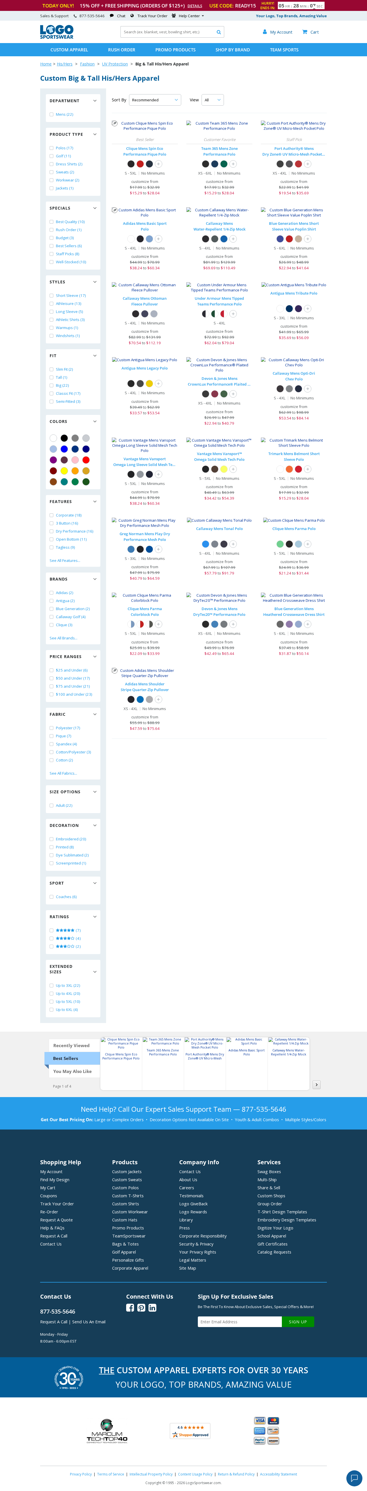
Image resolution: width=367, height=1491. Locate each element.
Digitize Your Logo (275, 1228)
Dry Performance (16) (74, 531)
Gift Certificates (272, 1244)
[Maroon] (53, 471)
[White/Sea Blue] (131, 624)
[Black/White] (205, 314)
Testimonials (191, 1195)
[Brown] (53, 482)
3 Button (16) (67, 523)
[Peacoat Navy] (298, 388)
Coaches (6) (66, 896)
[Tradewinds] (154, 314)
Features (61, 501)
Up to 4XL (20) (68, 993)
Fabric (58, 714)
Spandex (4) (66, 744)
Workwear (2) (67, 180)
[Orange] (75, 471)
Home (46, 64)
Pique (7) (63, 735)
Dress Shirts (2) (69, 164)
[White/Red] (140, 624)
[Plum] (289, 624)
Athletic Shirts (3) (70, 319)
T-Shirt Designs (282, 1212)
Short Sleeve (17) (71, 295)
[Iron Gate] (214, 239)
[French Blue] (214, 624)
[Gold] (86, 471)
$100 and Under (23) (74, 694)
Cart (310, 32)
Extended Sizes (61, 969)
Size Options (65, 791)
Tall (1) (61, 377)
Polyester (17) (68, 727)
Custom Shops (271, 1195)
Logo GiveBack (193, 1203)
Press (184, 1228)
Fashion (87, 64)
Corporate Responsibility (203, 1236)
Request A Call (53, 1236)
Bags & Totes (125, 1244)
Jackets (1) (65, 188)
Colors (58, 421)
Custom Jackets (127, 1171)
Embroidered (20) (71, 839)
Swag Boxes (269, 1171)
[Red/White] (224, 314)
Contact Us (51, 1244)
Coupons (48, 1195)
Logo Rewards (193, 1212)
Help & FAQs (52, 1228)
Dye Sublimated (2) (72, 855)
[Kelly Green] (75, 482)
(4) (78, 938)
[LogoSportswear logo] (56, 37)
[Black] (64, 438)
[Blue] (64, 449)
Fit (53, 355)
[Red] (86, 460)
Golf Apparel (124, 1252)
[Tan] (298, 239)
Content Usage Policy (195, 1474)
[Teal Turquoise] (64, 482)
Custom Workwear (130, 1212)
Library (186, 1220)
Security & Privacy (196, 1244)
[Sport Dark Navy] (214, 164)
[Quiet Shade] (289, 388)
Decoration (64, 825)
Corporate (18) (69, 515)
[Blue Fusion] (149, 239)
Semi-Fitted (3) (68, 401)
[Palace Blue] (205, 544)
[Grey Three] (149, 699)
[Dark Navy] (149, 164)
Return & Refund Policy (236, 1474)
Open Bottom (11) (71, 539)
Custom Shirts (125, 1203)
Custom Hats (124, 1220)
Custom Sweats (127, 1179)
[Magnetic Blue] (224, 239)
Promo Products (175, 50)
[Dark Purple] (298, 308)
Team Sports (284, 50)
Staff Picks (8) (67, 253)
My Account (51, 1171)
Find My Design (54, 1179)
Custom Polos (125, 1187)
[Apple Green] (280, 544)
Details (195, 5)
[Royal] (75, 449)
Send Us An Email (89, 1321)
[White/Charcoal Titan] (149, 624)
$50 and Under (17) (73, 678)
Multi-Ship (267, 1179)
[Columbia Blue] (53, 449)
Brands (59, 579)
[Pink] (75, 460)
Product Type (66, 134)
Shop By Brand (233, 50)
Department (64, 100)
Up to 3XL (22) (68, 985)
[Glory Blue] (140, 699)
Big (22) (62, 385)
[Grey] (75, 438)
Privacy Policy (81, 1474)
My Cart (47, 1187)
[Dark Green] (86, 482)
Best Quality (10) (70, 221)
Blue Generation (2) (73, 608)
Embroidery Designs (286, 1220)
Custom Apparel (69, 50)
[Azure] (131, 549)
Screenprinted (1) (71, 863)
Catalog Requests (274, 1252)
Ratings (59, 916)
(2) (78, 946)
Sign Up (298, 1321)
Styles (57, 282)
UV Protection (115, 64)
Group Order (269, 1203)
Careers (186, 1187)
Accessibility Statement (278, 1474)
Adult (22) (64, 805)
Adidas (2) (64, 592)
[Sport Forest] (224, 164)
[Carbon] (140, 383)
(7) (78, 930)
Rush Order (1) (69, 229)
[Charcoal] (280, 624)
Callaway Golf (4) (71, 616)
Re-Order (49, 1212)
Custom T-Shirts (128, 1195)
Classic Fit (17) (68, 393)
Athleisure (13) (68, 303)
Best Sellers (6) (69, 245)
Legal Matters (192, 1260)
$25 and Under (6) (72, 670)
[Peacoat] (145, 314)
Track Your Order (152, 15)
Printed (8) (65, 847)
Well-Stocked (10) (71, 261)
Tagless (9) (65, 547)
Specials (60, 208)
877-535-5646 (92, 15)
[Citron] (224, 469)
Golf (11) (63, 155)
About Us (188, 1179)
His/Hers (65, 64)
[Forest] (224, 394)
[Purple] (53, 460)
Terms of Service (110, 1474)
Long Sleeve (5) (69, 311)
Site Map (187, 1268)
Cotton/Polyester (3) (73, 752)
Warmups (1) (67, 327)
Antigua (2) (65, 600)
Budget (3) (65, 237)
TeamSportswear (129, 1236)
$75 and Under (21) (73, 686)
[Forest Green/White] (214, 314)
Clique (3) (64, 624)
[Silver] (86, 438)
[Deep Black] (280, 164)
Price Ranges (66, 656)
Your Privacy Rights (197, 1252)
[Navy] (86, 449)
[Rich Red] (298, 164)
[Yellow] (64, 471)
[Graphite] (289, 164)
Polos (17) (64, 147)
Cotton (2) (64, 760)
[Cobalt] (149, 549)
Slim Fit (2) (64, 369)
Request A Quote (56, 1220)
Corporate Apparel (130, 1268)
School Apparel (271, 1236)
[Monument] (214, 544)
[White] (53, 438)
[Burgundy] (214, 394)
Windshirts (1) (68, 335)
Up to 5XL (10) (68, 1001)
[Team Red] (298, 469)
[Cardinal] (64, 460)
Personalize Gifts (128, 1260)
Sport (57, 883)
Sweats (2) (65, 172)
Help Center (189, 15)
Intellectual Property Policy (151, 1474)
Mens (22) (64, 114)
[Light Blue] (298, 544)
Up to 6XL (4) (67, 1009)
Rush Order (121, 50)
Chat (121, 15)
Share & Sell (268, 1187)
